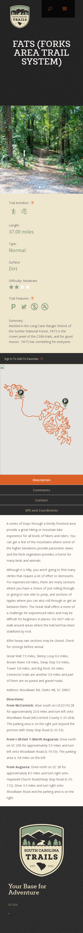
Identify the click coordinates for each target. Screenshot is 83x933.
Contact (41, 500)
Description (41, 480)
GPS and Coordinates (41, 510)
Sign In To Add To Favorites (21, 359)
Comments (41, 490)
